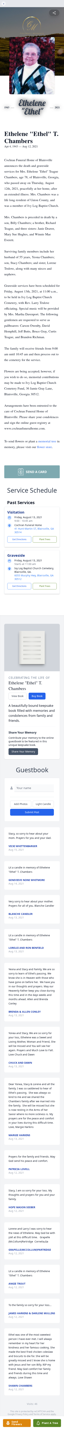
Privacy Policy (22, 1414)
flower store (44, 447)
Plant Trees (44, 539)
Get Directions (19, 539)
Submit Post (32, 812)
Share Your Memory (23, 751)
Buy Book (37, 696)
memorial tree (47, 441)
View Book (17, 696)
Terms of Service (41, 1414)
